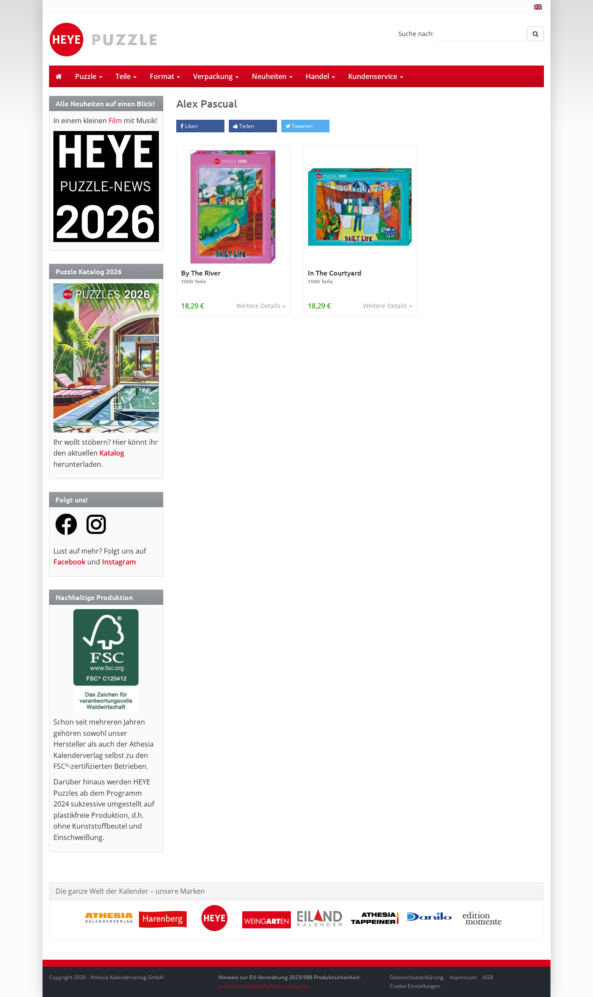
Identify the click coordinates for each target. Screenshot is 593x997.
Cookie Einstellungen (415, 986)
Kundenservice (373, 76)
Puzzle (86, 76)
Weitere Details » (260, 306)
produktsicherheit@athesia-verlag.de (263, 986)
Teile (123, 76)
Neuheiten (270, 76)
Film (115, 120)
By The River (201, 276)
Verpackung (213, 76)
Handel (318, 76)
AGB (487, 977)
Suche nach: (416, 34)
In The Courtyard (335, 276)
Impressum (463, 977)
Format (163, 76)
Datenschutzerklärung (417, 977)
